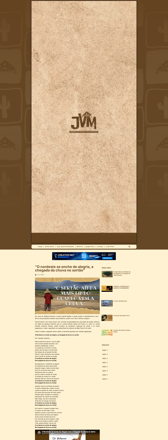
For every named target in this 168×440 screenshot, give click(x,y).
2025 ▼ (105, 354)
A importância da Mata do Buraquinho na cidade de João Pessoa (122, 273)
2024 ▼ (105, 358)
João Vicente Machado (65, 246)
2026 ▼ (105, 350)
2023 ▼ (105, 362)
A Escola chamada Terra (121, 315)
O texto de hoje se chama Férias (121, 331)
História (80, 246)
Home (40, 246)
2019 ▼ (105, 379)
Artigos (100, 246)
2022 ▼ (105, 367)
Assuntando (49, 246)
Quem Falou (90, 246)
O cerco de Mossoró (120, 301)
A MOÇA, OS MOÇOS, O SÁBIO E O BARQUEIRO (121, 287)
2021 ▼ (105, 371)
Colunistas (110, 246)
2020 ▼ (105, 375)
